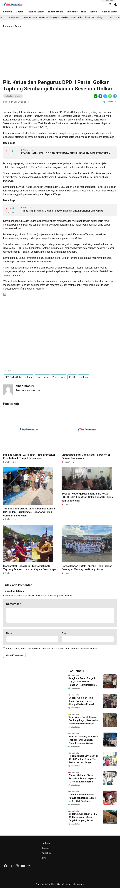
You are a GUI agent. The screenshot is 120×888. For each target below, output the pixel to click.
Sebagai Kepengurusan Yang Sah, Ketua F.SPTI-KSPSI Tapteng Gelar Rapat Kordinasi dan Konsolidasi (87, 497)
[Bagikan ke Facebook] (100, 96)
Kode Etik (46, 853)
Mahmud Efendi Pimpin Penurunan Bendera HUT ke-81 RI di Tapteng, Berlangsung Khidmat (82, 798)
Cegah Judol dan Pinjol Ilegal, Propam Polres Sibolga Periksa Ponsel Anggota (81, 701)
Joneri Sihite (42, 377)
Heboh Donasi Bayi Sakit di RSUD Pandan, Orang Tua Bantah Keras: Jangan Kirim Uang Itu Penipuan (83, 759)
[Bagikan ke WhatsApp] (110, 96)
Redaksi (46, 843)
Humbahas (72, 11)
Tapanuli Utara (55, 11)
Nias (83, 11)
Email (65, 633)
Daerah (18, 26)
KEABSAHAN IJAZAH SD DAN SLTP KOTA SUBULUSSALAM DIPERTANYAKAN (65, 153)
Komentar (13, 603)
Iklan (44, 858)
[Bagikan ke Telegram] (114, 96)
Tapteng (83, 377)
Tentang (46, 848)
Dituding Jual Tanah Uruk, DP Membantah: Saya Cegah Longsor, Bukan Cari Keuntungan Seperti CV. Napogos (82, 817)
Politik (72, 377)
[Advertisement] (60, 52)
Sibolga (19, 11)
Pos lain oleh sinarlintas (29, 390)
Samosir (94, 11)
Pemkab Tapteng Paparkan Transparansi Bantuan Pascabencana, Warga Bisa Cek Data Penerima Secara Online (83, 740)
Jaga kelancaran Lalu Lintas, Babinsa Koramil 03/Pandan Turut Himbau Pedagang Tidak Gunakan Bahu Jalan (29, 512)
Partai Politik (58, 377)
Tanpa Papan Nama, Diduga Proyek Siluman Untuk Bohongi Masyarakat (62, 210)
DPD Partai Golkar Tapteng (18, 377)
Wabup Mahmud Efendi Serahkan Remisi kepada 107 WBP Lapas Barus (82, 778)
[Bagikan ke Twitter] (105, 96)
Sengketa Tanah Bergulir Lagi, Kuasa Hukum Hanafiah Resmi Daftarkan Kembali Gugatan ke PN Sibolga (82, 682)
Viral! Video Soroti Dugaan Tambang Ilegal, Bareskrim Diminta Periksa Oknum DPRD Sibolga (48, 17)
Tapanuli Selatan (35, 11)
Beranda (7, 11)
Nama (10, 633)
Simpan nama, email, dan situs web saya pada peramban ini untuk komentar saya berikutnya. (51, 648)
